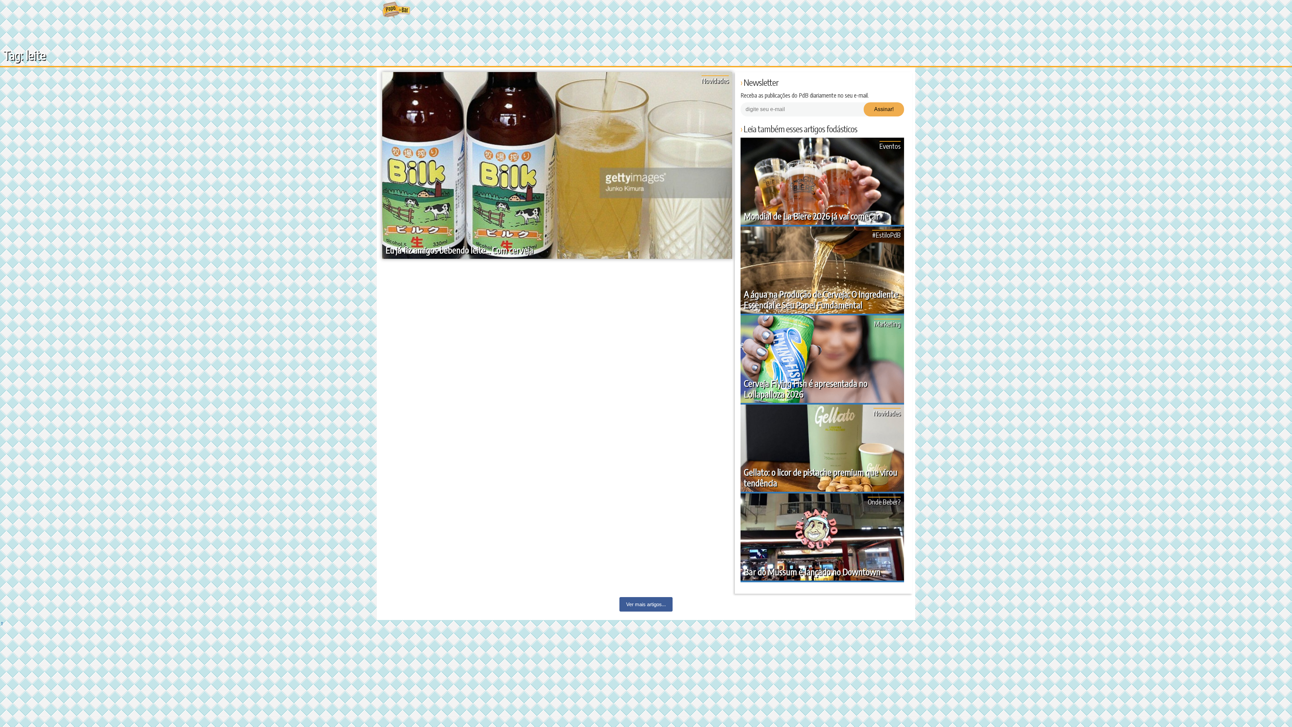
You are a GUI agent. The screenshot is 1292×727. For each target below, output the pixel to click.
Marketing (887, 323)
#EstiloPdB (886, 235)
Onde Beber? (884, 501)
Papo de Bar (396, 10)
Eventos (890, 146)
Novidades (715, 80)
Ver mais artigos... (646, 604)
